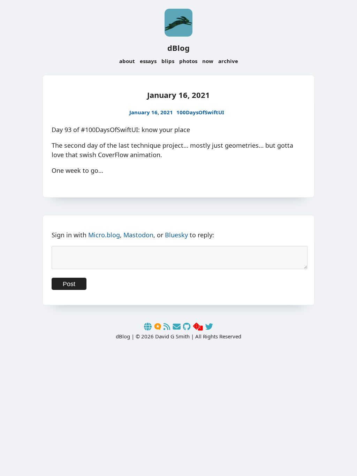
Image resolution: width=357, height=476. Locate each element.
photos (188, 60)
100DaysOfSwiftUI (200, 112)
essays (148, 60)
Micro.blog (104, 235)
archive (228, 60)
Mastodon (138, 235)
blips (167, 60)
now (207, 60)
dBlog (178, 48)
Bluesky (176, 235)
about (127, 60)
